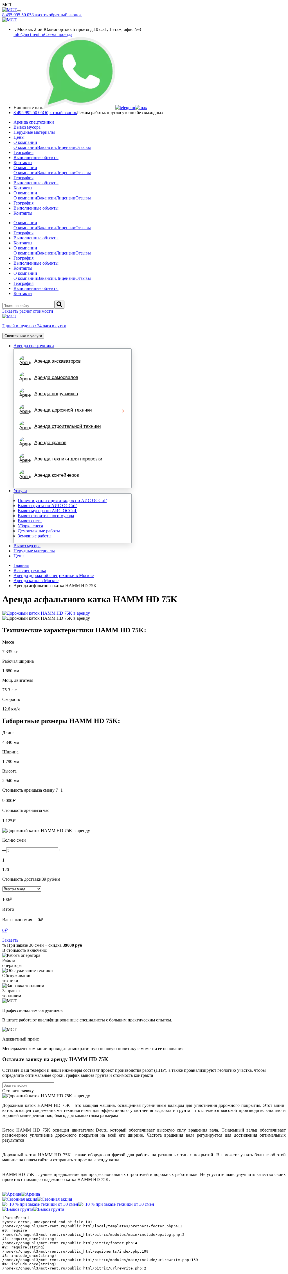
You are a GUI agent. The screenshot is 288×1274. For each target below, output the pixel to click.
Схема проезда (58, 34)
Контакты (23, 162)
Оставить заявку (18, 1090)
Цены (19, 137)
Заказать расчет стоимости (27, 311)
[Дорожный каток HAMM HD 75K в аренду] (144, 613)
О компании (25, 142)
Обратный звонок (60, 112)
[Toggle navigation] (19, 11)
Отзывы (83, 147)
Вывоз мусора (27, 127)
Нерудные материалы (34, 132)
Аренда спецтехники (34, 122)
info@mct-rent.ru (29, 34)
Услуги (20, 490)
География (23, 152)
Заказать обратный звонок (57, 14)
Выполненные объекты (36, 157)
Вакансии (46, 147)
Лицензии (65, 147)
